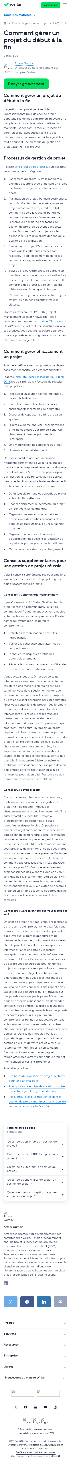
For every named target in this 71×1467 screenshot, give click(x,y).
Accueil (5, 23)
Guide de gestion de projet (30, 23)
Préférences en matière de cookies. (36, 1452)
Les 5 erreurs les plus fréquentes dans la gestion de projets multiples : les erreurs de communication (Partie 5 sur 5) (37, 1101)
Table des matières (17, 15)
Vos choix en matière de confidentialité (33, 1456)
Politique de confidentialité (44, 1445)
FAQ (56, 23)
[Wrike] (13, 5)
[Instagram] (55, 1407)
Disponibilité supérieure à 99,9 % (35, 1433)
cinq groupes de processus (32, 167)
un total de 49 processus (50, 321)
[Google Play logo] (48, 1393)
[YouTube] (45, 1407)
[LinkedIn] (35, 1407)
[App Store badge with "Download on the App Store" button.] (22, 1393)
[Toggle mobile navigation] (65, 5)
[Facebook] (26, 1407)
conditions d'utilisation (35, 1448)
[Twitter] (16, 1407)
